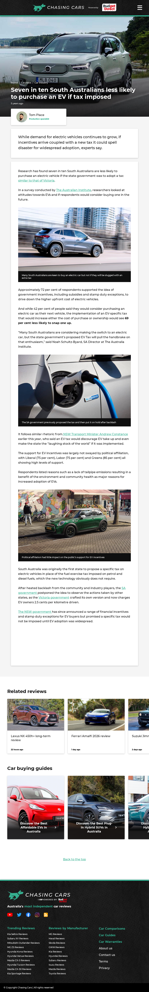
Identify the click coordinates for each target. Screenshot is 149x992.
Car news (26, 82)
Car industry (41, 82)
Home (14, 82)
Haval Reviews (57, 938)
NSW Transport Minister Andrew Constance (95, 434)
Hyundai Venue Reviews (20, 956)
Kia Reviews (55, 951)
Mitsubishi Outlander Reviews (23, 942)
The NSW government (35, 612)
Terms (103, 961)
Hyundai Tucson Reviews (21, 964)
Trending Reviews (21, 928)
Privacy (104, 968)
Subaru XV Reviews (17, 938)
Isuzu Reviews (56, 964)
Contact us (107, 955)
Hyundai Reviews (58, 956)
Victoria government (54, 597)
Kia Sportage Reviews (19, 973)
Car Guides (107, 935)
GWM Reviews (57, 947)
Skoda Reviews (57, 942)
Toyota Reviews (57, 973)
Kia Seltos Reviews (17, 934)
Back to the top (74, 859)
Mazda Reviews (57, 969)
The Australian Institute (73, 190)
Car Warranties (110, 942)
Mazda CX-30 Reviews (19, 969)
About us (105, 948)
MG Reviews (55, 934)
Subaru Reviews (57, 960)
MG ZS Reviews (15, 947)
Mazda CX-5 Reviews (18, 960)
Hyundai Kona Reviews (20, 951)
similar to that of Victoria (36, 180)
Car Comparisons (112, 928)
